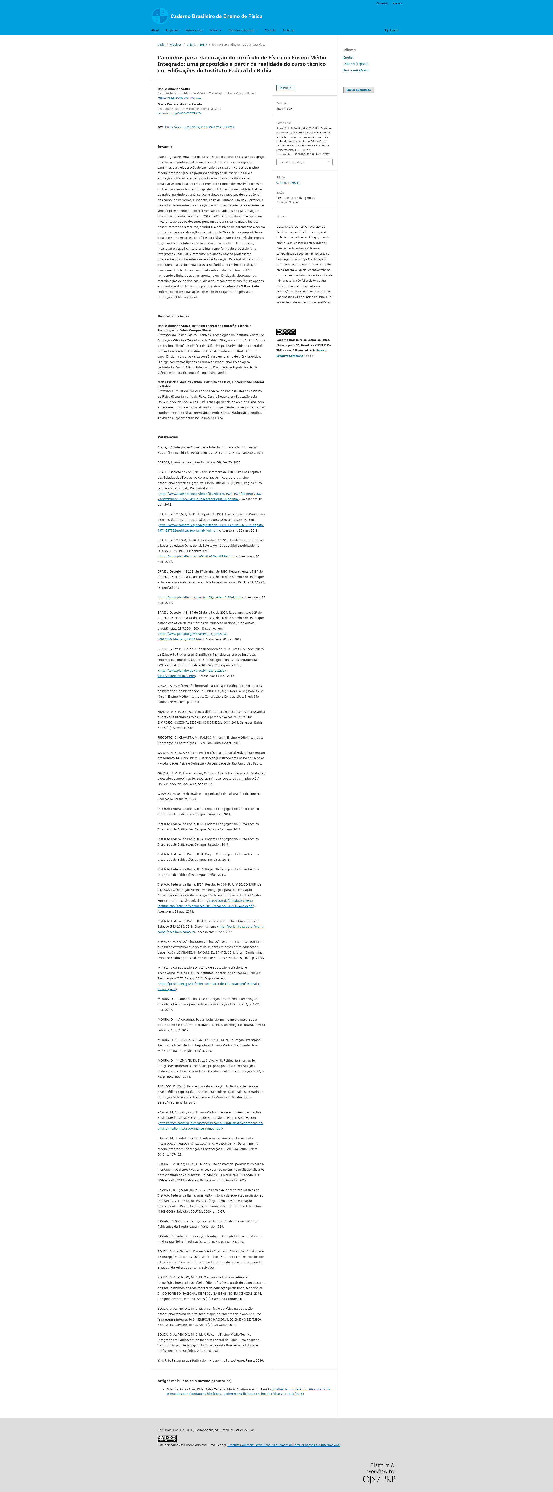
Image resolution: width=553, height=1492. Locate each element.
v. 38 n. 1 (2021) (197, 44)
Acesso (397, 3)
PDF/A (287, 88)
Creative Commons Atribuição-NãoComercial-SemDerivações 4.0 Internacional (283, 1445)
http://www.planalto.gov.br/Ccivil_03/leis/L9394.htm (197, 556)
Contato (270, 30)
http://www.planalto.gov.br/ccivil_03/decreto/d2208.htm (200, 597)
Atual (155, 30)
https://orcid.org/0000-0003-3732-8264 (179, 113)
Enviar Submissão (358, 90)
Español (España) (356, 64)
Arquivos (172, 30)
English (348, 57)
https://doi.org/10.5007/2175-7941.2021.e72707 (199, 127)
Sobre (214, 30)
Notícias (289, 30)
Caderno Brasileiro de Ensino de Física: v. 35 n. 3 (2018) (264, 1394)
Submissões (194, 30)
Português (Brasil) (356, 70)
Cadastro (382, 3)
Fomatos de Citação (292, 162)
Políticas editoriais (242, 30)
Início (161, 44)
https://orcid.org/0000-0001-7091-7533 (179, 97)
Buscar (393, 30)
